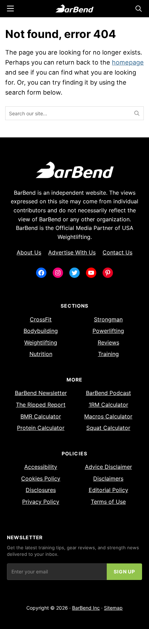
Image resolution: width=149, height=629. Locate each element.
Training (108, 353)
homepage (128, 62)
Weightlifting (40, 342)
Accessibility (40, 466)
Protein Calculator (40, 427)
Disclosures (41, 489)
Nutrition (40, 353)
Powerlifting (108, 330)
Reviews (108, 342)
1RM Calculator (108, 404)
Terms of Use (108, 501)
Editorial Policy (108, 489)
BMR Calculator (40, 416)
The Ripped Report (40, 404)
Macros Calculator (108, 416)
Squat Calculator (108, 427)
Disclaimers (108, 478)
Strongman (108, 319)
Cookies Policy (40, 478)
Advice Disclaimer (108, 466)
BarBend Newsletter (41, 392)
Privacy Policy (40, 501)
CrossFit (41, 319)
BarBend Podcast (108, 392)
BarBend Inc (86, 608)
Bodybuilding (41, 330)
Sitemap (113, 608)
